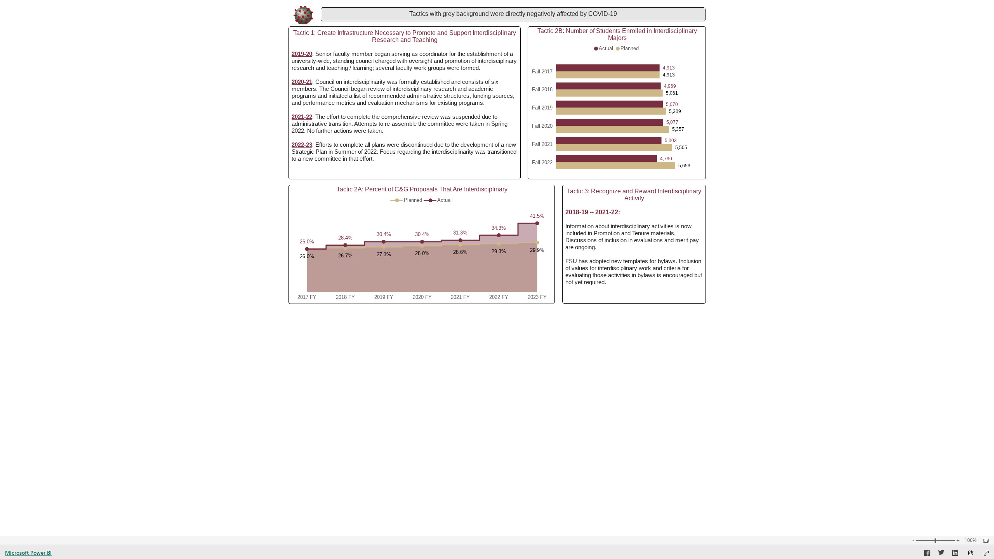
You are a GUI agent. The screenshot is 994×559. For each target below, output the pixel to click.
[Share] (971, 553)
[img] (303, 15)
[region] (497, 155)
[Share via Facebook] (927, 554)
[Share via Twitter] (941, 554)
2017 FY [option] (306, 297)
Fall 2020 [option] (542, 126)
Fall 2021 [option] (542, 144)
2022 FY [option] (498, 297)
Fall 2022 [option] (542, 162)
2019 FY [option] (383, 297)
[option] (608, 67)
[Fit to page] (984, 541)
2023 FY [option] (537, 297)
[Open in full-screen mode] (986, 553)
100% (970, 540)
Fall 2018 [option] (542, 90)
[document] (513, 14)
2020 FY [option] (422, 297)
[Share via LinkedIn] (955, 554)
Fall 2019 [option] (542, 108)
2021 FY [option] (460, 297)
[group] (513, 14)
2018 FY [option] (345, 297)
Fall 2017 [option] (542, 72)
